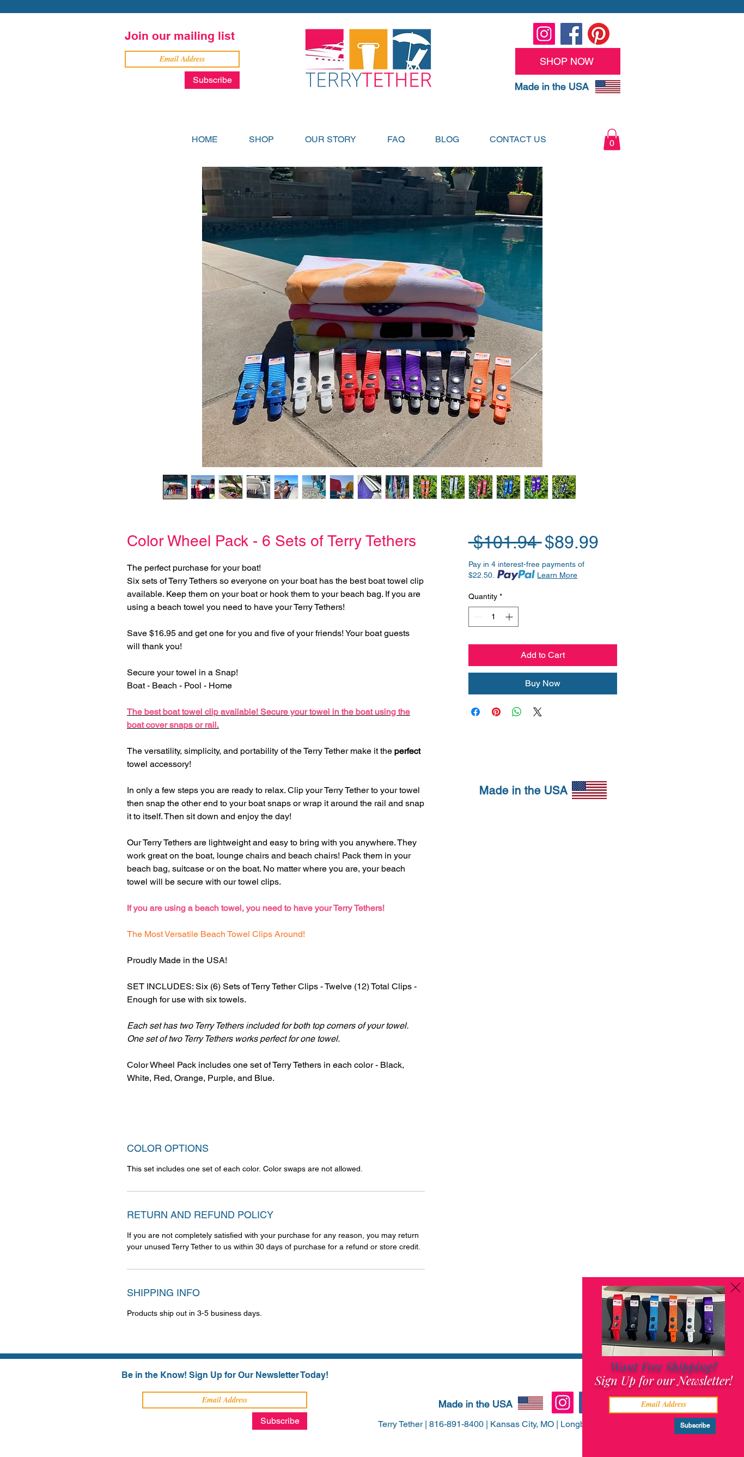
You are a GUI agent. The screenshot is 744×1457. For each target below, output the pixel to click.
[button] (725, 1299)
